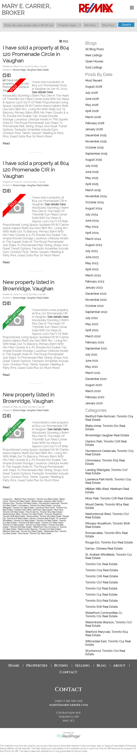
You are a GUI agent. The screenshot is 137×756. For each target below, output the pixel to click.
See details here (42, 92)
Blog (101, 665)
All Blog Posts (94, 49)
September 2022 (96, 312)
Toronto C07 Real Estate (53, 523)
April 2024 (92, 232)
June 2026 (92, 98)
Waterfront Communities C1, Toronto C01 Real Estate (103, 614)
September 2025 (96, 153)
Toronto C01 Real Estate (47, 520)
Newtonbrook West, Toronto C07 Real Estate (23, 514)
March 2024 (93, 239)
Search (126, 24)
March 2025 (93, 190)
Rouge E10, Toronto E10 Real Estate (109, 542)
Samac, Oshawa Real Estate (42, 518)
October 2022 (94, 306)
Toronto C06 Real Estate (29, 523)
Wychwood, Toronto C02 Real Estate (34, 533)
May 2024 (91, 226)
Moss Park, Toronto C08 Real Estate (109, 498)
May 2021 (91, 366)
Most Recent (93, 80)
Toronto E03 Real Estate (101, 600)
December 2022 (95, 293)
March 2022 (93, 336)
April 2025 (91, 184)
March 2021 (92, 373)
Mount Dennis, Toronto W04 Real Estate (44, 512)
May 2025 (91, 178)
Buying (61, 665)
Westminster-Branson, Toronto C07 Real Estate (39, 529)
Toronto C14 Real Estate (36, 525)
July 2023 (91, 251)
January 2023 (94, 287)
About (119, 665)
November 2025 (96, 141)
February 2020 (94, 397)
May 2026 (91, 105)
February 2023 (94, 281)
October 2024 (94, 202)
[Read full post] (16, 85)
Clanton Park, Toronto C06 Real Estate (20, 503)
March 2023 (93, 275)
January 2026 (94, 129)
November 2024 (96, 196)
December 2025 (95, 135)
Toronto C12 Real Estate (13, 525)
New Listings (93, 55)
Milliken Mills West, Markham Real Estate (33, 510)
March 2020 (93, 391)
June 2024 (92, 220)
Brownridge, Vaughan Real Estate (31, 69)
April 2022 (91, 330)
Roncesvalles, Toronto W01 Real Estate (44, 516)
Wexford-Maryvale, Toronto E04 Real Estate (23, 531)
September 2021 (96, 348)
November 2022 (96, 299)
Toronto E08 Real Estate (21, 527)
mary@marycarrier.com (68, 705)
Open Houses (94, 61)
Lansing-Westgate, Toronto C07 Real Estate (32, 506)
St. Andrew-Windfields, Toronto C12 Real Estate (35, 519)
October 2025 (94, 147)
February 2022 (94, 342)
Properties (36, 665)
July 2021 (91, 354)
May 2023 (91, 263)
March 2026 (93, 117)
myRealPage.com (69, 736)
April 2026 (92, 111)
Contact (68, 672)
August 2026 (93, 86)
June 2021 (91, 360)
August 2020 (93, 385)
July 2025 (91, 165)
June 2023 (92, 257)
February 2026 (94, 123)
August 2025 (93, 159)
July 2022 (91, 318)
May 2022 (91, 324)
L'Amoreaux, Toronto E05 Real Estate (35, 505)
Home (13, 665)
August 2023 (93, 245)
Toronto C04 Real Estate (101, 570)
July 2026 (91, 92)
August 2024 (93, 208)
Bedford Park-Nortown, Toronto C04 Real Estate (36, 499)
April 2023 (91, 269)
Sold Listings (93, 67)
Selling (82, 665)
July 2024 (91, 214)
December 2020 (96, 379)
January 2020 (94, 403)
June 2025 (92, 172)
